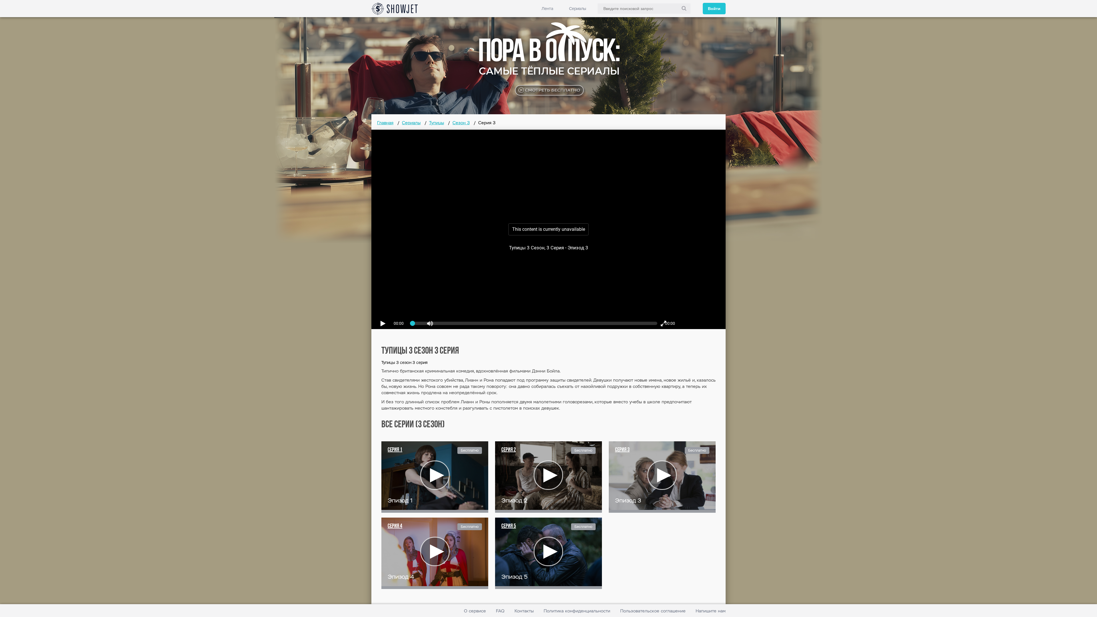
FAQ (500, 611)
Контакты (524, 611)
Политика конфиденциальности (577, 611)
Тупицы (436, 122)
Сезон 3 (461, 122)
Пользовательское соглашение (653, 611)
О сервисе (475, 611)
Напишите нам (711, 611)
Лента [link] (547, 8)
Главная (385, 122)
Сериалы (577, 8)
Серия (395, 450)
